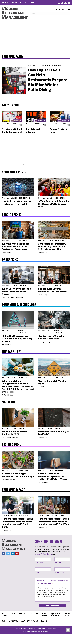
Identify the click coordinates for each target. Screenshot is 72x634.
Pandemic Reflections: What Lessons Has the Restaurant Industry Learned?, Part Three (17, 522)
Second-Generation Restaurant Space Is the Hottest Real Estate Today (52, 476)
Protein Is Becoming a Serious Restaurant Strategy (18, 475)
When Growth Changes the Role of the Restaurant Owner (16, 291)
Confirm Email (59, 572)
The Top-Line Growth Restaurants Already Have (52, 290)
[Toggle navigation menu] (68, 630)
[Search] (68, 13)
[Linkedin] (65, 2)
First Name (39, 562)
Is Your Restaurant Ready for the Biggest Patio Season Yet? (53, 204)
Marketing (22, 428)
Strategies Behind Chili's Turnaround (12, 130)
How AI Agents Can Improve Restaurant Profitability (17, 202)
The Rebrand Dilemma (33, 130)
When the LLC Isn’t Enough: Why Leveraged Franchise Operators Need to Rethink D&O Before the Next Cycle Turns (18, 386)
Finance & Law (23, 378)
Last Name (58, 562)
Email (37, 572)
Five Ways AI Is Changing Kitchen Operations (51, 337)
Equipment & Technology (53, 66)
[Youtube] (69, 2)
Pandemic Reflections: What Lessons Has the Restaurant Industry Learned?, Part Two (53, 521)
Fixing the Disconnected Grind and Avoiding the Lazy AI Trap (17, 339)
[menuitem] (4, 2)
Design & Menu (23, 470)
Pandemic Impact (24, 515)
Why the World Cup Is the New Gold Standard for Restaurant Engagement (15, 246)
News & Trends (23, 241)
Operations (22, 285)
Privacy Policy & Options (43, 554)
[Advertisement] (36, 35)
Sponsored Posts (24, 198)
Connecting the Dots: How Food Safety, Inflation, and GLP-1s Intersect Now (52, 246)
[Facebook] (59, 2)
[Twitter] (62, 2)
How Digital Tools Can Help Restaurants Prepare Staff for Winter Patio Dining (48, 80)
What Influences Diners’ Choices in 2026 (15, 432)
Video (20, 125)
